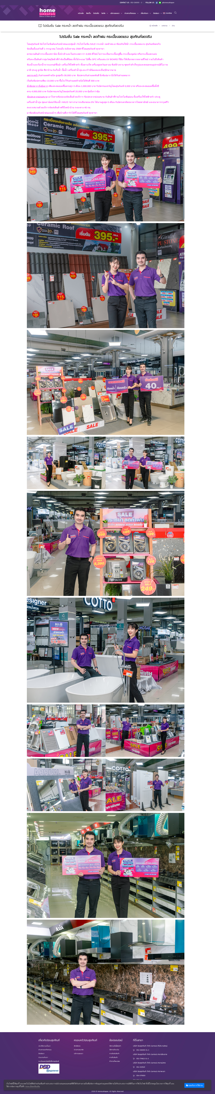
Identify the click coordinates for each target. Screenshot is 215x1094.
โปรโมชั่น (96, 13)
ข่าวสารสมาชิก (79, 1049)
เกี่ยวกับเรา (144, 13)
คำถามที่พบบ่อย (114, 1061)
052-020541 (140, 1067)
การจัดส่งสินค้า (114, 1053)
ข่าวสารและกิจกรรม (45, 1049)
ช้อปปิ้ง (88, 13)
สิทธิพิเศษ (77, 1046)
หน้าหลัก (81, 13)
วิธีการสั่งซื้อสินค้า (115, 1046)
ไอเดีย (103, 13)
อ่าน (173, 25)
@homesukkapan (168, 2)
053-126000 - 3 (136, 2)
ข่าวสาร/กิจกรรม (130, 13)
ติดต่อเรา (156, 13)
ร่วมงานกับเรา (43, 1057)
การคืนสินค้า (113, 1057)
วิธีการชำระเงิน (114, 1049)
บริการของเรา (115, 13)
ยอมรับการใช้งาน (195, 1085)
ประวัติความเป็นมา (44, 1046)
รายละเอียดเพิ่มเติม (32, 1086)
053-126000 (140, 1050)
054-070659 (140, 1075)
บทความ (164, 25)
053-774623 (140, 1058)
